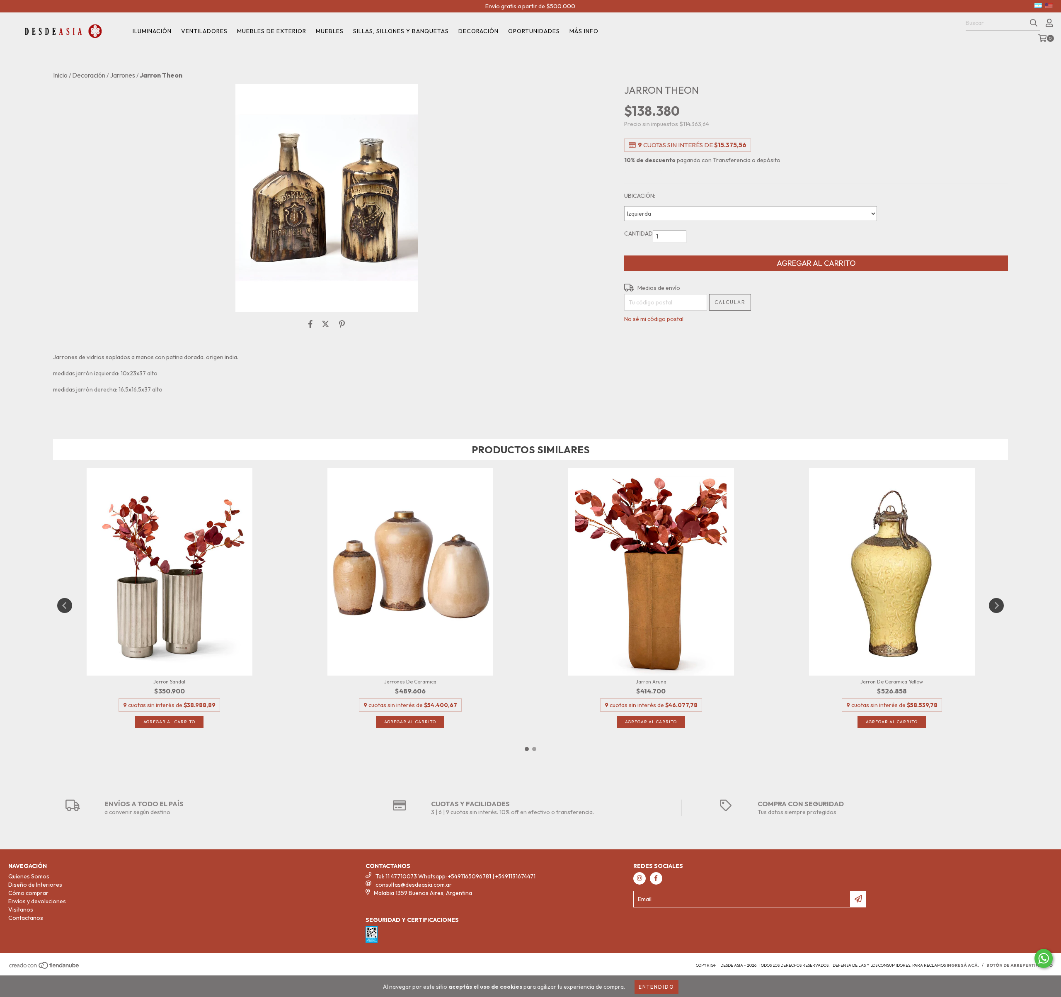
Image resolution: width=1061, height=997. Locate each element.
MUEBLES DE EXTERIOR (271, 31)
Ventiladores (204, 31)
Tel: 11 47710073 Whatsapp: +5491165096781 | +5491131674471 (455, 876)
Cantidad (638, 233)
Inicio (60, 75)
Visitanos (20, 909)
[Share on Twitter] (325, 324)
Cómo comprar (28, 893)
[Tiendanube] (44, 967)
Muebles (330, 31)
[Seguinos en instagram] (639, 878)
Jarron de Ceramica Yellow (891, 681)
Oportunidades (534, 31)
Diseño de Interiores (35, 884)
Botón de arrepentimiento (1019, 965)
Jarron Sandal (169, 681)
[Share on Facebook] (310, 324)
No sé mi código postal (653, 319)
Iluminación (152, 31)
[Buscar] (1033, 23)
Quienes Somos (28, 876)
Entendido (656, 987)
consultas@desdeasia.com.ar (413, 884)
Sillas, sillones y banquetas (401, 31)
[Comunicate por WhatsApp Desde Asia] (1043, 958)
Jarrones (122, 75)
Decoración (478, 31)
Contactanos (25, 918)
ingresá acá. (963, 965)
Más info (583, 31)
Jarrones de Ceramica (410, 681)
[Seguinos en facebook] (656, 878)
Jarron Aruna (651, 681)
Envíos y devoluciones (37, 901)
